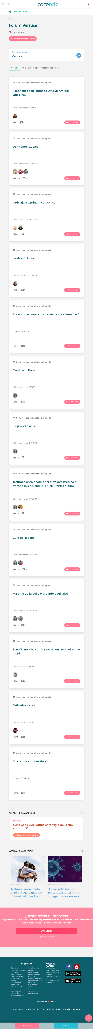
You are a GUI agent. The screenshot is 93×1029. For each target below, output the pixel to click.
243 (18, 178)
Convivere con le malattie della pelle (42, 68)
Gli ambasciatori (17, 976)
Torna (12, 19)
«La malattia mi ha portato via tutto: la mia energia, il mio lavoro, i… (64, 892)
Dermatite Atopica (25, 146)
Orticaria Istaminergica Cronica (34, 202)
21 (17, 402)
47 (17, 457)
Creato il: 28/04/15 (21, 778)
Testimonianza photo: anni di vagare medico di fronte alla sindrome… (27, 892)
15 (26, 178)
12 (17, 793)
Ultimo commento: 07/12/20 (25, 443)
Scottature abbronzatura (29, 761)
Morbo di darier (23, 258)
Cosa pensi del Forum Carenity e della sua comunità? (43, 826)
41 (17, 681)
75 (17, 625)
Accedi (66, 1026)
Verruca (17, 56)
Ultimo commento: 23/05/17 (25, 666)
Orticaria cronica (24, 705)
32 (17, 290)
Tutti (16, 68)
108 (18, 569)
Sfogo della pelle (24, 426)
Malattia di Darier (25, 370)
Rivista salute (50, 968)
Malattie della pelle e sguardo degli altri (40, 593)
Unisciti (46, 930)
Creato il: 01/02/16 (21, 331)
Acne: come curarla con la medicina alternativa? (46, 314)
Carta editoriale (33, 972)
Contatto (31, 989)
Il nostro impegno (17, 995)
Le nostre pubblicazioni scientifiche (16, 991)
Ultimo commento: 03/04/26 (25, 108)
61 (17, 346)
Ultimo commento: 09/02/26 (25, 163)
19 (17, 737)
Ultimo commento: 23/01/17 (25, 722)
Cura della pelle (24, 537)
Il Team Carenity (16, 974)
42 (17, 234)
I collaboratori (16, 982)
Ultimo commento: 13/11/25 (25, 219)
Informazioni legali (35, 978)
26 (17, 513)
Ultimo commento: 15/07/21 (25, 387)
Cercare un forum (52, 970)
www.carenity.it (20, 1009)
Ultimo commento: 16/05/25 (25, 275)
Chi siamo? (15, 968)
